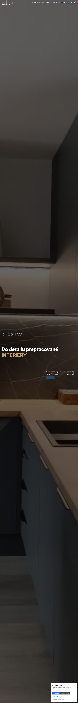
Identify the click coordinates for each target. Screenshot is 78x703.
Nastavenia (55, 696)
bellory (34, 2)
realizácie (48, 2)
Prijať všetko (56, 693)
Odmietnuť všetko (65, 693)
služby (42, 2)
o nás (38, 2)
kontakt (58, 2)
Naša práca (50, 377)
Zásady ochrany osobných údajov (58, 699)
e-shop (53, 2)
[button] (64, 2)
